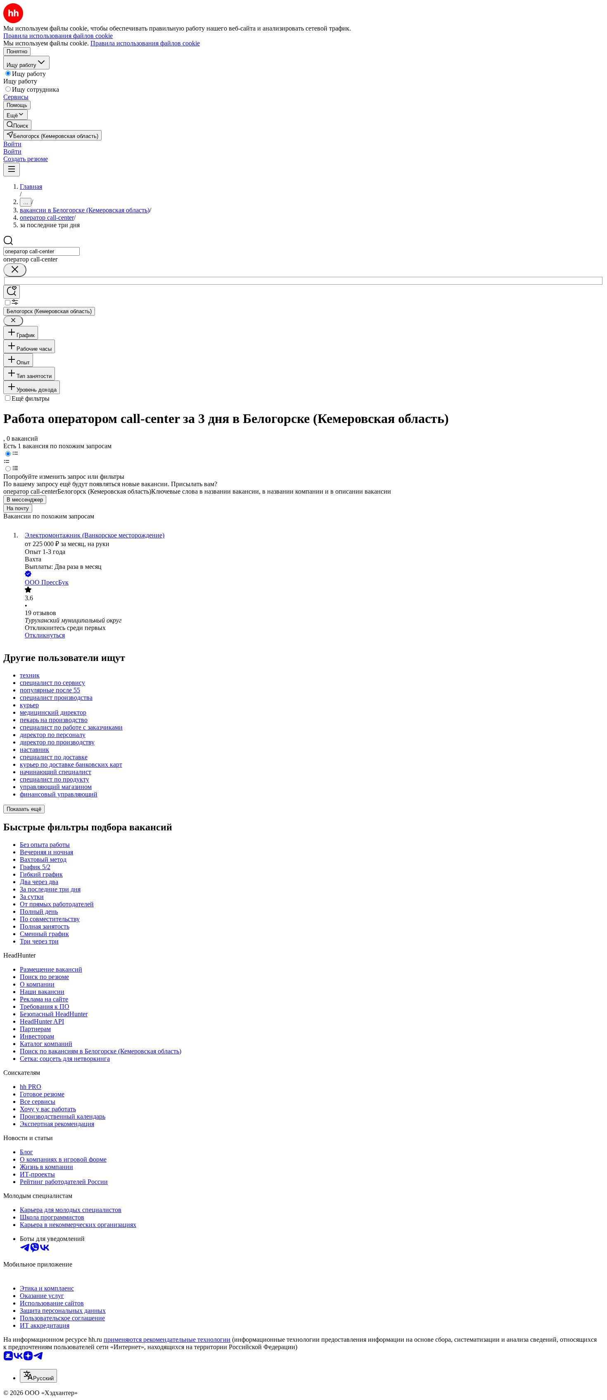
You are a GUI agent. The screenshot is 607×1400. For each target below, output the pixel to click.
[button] (12, 143)
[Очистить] (14, 270)
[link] (17, 125)
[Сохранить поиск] (11, 292)
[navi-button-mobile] (11, 169)
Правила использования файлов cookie (145, 43)
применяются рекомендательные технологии (167, 1339)
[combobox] (41, 251)
